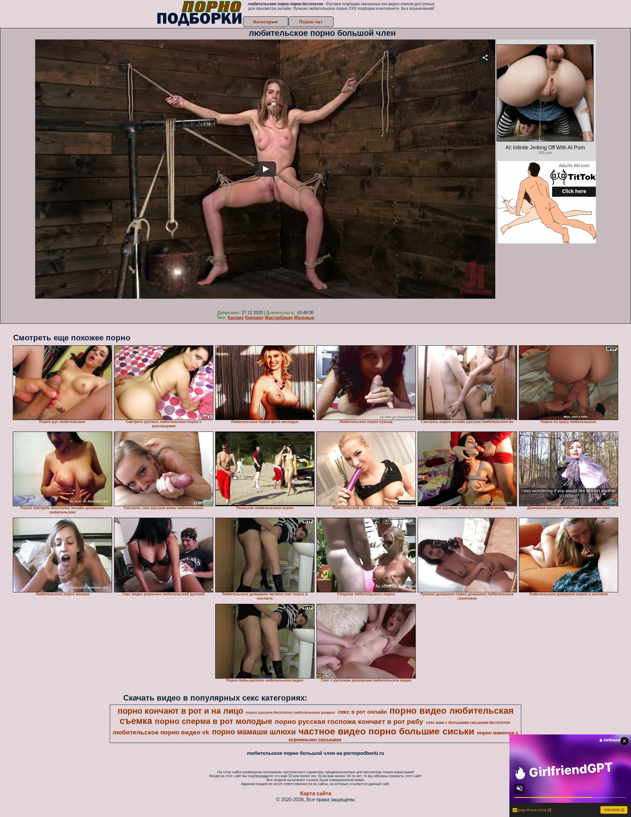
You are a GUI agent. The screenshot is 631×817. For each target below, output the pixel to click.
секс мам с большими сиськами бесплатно (468, 722)
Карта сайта (315, 793)
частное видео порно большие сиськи (386, 731)
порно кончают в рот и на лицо (180, 710)
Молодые (304, 317)
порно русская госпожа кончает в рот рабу (349, 722)
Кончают (254, 317)
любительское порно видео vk (161, 732)
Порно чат (311, 21)
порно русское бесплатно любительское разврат (290, 712)
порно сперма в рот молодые (213, 721)
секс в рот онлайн (362, 711)
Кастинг (236, 317)
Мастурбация (279, 317)
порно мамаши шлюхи (254, 732)
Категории (265, 21)
